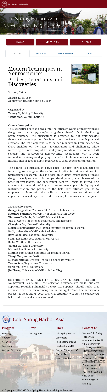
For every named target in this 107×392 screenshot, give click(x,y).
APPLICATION (41, 53)
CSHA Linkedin (63, 358)
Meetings (52, 42)
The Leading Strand (66, 341)
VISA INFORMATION (65, 53)
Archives (6, 341)
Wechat (59, 354)
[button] (8, 21)
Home (20, 42)
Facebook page (63, 346)
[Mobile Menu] (102, 7)
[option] (53, 21)
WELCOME (17, 53)
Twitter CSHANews (66, 350)
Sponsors (7, 346)
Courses (85, 42)
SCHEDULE (89, 53)
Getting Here (35, 333)
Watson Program (11, 350)
